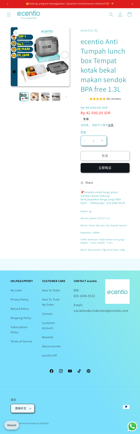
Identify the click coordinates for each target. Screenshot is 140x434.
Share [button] (89, 183)
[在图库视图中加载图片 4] (56, 96)
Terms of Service (21, 341)
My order (16, 290)
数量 (83, 132)
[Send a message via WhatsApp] (132, 426)
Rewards (47, 337)
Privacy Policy (20, 299)
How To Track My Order (51, 302)
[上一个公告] (8, 4)
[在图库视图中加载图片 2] (34, 96)
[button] (8, 14)
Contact (47, 314)
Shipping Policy (21, 318)
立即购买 (105, 168)
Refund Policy (20, 309)
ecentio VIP (49, 355)
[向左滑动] (15, 97)
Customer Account (48, 325)
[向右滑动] (66, 97)
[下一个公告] (132, 4)
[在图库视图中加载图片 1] (24, 96)
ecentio (23, 423)
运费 (111, 125)
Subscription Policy (19, 329)
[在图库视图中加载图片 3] (45, 96)
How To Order (51, 290)
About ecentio (51, 346)
